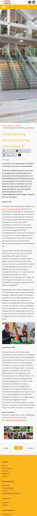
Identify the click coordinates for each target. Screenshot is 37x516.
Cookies (4, 491)
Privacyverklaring (7, 488)
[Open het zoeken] (33, 7)
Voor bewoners (7, 468)
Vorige (6, 448)
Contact (4, 476)
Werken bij (5, 474)
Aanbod (4, 466)
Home (4, 126)
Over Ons (5, 471)
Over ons (11, 126)
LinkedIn (5, 505)
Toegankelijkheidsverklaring (11, 493)
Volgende (30, 448)
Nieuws (18, 126)
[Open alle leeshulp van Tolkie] (19, 155)
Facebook (5, 502)
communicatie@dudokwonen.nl (15, 420)
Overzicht (18, 448)
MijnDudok (5, 485)
